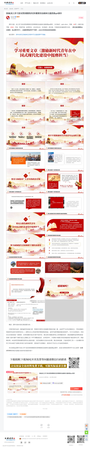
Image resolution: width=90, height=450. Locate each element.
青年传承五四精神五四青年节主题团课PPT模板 (30, 34)
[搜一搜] (86, 439)
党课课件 (45, 436)
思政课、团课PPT (14, 8)
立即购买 (76, 389)
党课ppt (39, 436)
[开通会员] (86, 425)
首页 (6, 8)
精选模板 (24, 414)
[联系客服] (86, 432)
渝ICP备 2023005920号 (42, 438)
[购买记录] (86, 429)
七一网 (33, 436)
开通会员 (83, 3)
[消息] (86, 436)
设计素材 (27, 436)
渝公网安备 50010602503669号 (28, 438)
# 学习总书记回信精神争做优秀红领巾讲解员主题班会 (37, 417)
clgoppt (12, 17)
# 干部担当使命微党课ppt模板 (15, 417)
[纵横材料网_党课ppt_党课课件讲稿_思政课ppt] (10, 438)
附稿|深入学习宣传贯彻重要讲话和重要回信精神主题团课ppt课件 (34, 13)
